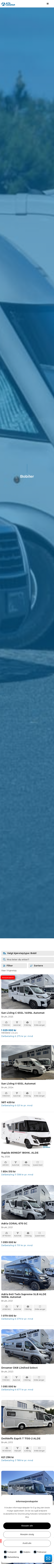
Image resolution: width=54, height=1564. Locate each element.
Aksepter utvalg (27, 1534)
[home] (8, 3)
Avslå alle (27, 1543)
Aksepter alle (27, 1526)
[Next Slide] (51, 992)
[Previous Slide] (3, 992)
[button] (47, 3)
